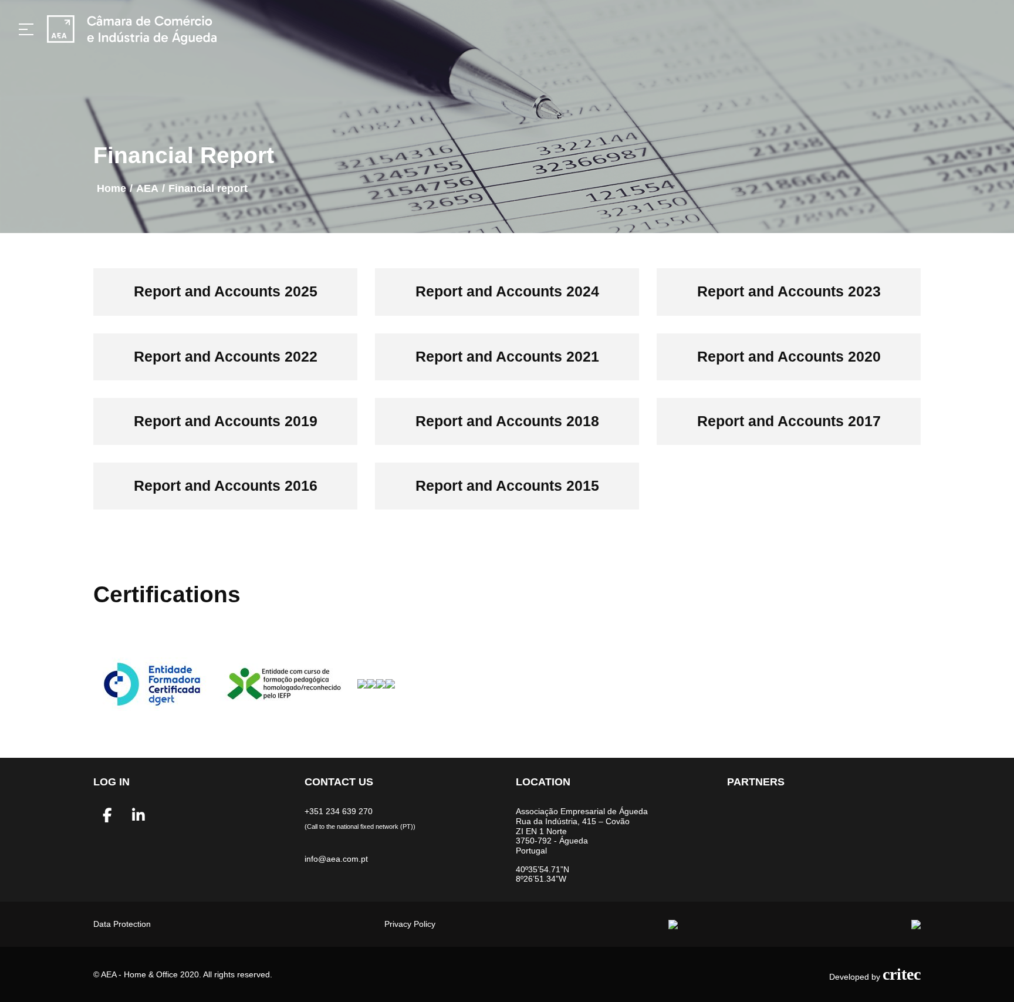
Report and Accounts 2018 (507, 421)
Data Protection (122, 924)
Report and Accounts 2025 (225, 291)
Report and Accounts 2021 (507, 357)
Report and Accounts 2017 (789, 421)
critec (902, 974)
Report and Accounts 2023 (789, 291)
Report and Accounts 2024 (507, 291)
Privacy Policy (409, 924)
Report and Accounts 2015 (507, 486)
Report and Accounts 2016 (225, 486)
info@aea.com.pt (336, 858)
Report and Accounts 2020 (789, 357)
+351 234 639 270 (339, 811)
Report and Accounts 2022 (225, 357)
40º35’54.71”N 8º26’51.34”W (542, 874)
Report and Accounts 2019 (225, 421)
